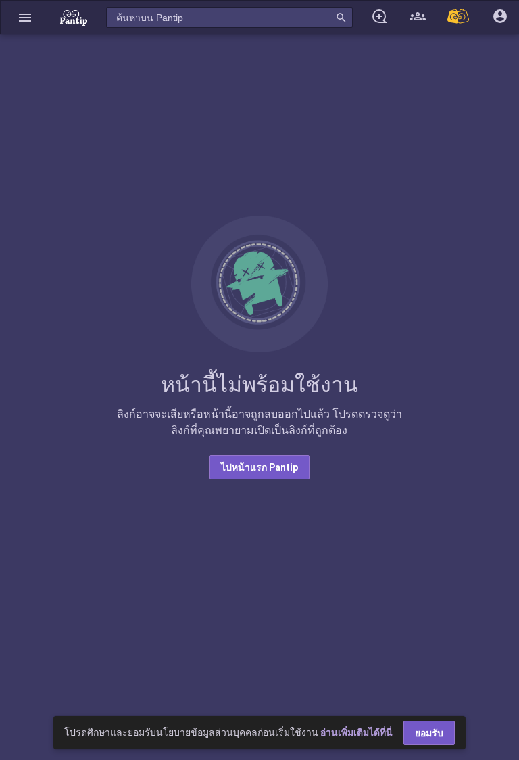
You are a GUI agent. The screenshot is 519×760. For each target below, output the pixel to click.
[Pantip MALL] (459, 17)
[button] (25, 17)
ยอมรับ (429, 733)
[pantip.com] (73, 17)
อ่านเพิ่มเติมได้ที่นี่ (356, 732)
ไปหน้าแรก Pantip (259, 467)
